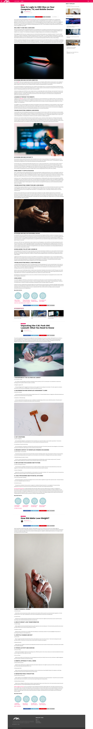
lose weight (19, 706)
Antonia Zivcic (27, 520)
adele (15, 706)
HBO (19, 81)
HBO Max (30, 19)
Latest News (16, 1)
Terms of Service (38, 722)
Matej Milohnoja (27, 11)
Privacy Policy (38, 721)
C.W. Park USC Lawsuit (18, 508)
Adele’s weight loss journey (19, 686)
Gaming (22, 1)
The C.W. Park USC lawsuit (19, 488)
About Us (37, 719)
